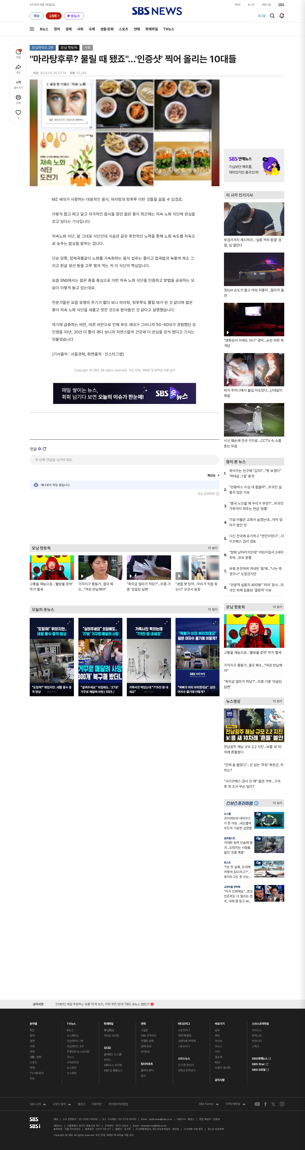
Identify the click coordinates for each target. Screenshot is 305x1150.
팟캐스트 (256, 1035)
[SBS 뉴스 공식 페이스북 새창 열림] (265, 1104)
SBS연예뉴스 (259, 1058)
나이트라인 (73, 1062)
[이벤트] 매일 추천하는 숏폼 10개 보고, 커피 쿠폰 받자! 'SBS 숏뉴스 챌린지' (103, 1003)
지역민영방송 (236, 1104)
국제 (92, 29)
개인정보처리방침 (118, 1104)
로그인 (251, 4)
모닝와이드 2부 (43, 48)
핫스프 (227, 862)
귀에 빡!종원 (184, 1035)
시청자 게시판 (222, 1067)
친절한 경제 (147, 1041)
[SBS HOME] (281, 4)
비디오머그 (184, 1022)
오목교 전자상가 (187, 1070)
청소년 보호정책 (216, 1129)
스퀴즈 (255, 1046)
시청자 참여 (62, 1104)
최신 (32, 1030)
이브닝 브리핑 (111, 1035)
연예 (137, 29)
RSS (217, 1062)
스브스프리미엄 (260, 1022)
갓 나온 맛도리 (186, 1065)
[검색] (272, 15)
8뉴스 (44, 29)
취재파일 (151, 29)
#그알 (261, 16)
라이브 (218, 1041)
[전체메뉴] (31, 29)
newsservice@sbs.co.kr (153, 1125)
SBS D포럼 (258, 1069)
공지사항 (219, 1080)
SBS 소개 (38, 1104)
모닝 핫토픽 (69, 48)
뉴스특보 (71, 1073)
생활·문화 (107, 29)
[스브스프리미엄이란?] (257, 803)
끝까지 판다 (147, 1070)
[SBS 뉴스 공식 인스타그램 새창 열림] (282, 1104)
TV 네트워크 (37, 1073)
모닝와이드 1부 (75, 1041)
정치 (57, 29)
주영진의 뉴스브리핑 (78, 1051)
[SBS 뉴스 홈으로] (157, 11)
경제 (68, 29)
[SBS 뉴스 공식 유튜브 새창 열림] (257, 1104)
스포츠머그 (184, 1030)
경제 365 (146, 1046)
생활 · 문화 (35, 1057)
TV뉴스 (168, 29)
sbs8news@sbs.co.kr (160, 1119)
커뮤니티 (256, 1041)
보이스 (107, 1059)
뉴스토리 (71, 1067)
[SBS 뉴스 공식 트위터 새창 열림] (273, 1103)
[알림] (281, 15)
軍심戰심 (109, 1030)
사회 (80, 29)
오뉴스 (70, 1057)
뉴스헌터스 (73, 1035)
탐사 (143, 1075)
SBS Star (258, 1063)
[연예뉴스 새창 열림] (254, 165)
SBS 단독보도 (149, 1035)
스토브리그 (184, 1046)
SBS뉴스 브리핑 (113, 1065)
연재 (143, 1022)
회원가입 (266, 4)
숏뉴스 (218, 1046)
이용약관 (97, 1104)
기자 (217, 1051)
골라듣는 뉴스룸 (112, 1054)
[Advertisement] (124, 520)
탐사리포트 (147, 1063)
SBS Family (209, 1104)
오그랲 (227, 813)
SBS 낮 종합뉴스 (113, 1070)
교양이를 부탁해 (232, 887)
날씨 (217, 1030)
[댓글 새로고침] (44, 449)
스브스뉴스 (184, 1057)
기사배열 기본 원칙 (193, 1129)
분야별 (33, 1022)
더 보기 (211, 547)
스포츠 (123, 29)
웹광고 (81, 1104)
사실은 (144, 1030)
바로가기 (219, 1022)
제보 (217, 1035)
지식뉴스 (256, 1030)
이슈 (32, 1078)
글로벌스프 (229, 838)
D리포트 (145, 1051)
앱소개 (218, 1057)
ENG (237, 4)
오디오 (107, 1047)
